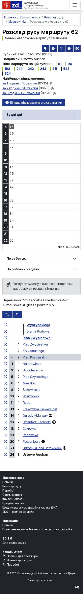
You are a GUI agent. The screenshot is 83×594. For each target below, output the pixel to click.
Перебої (8, 490)
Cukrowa (29, 429)
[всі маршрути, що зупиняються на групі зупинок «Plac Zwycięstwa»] (6, 338)
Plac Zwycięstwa (37, 338)
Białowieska (31, 390)
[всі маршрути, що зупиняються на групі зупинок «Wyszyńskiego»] (6, 325)
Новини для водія (19, 560)
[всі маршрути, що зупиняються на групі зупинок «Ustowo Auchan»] (6, 454)
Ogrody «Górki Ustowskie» (42, 448)
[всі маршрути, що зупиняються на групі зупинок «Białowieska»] (6, 390)
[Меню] (75, 5)
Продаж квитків (13, 503)
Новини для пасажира (22, 556)
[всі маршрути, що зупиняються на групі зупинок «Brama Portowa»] (6, 331)
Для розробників (14, 542)
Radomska (30, 435)
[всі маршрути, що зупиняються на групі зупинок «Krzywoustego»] (6, 351)
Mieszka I (30, 383)
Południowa (31, 441)
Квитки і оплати (13, 499)
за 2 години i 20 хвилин (20, 88)
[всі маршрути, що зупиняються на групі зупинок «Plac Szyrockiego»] (6, 377)
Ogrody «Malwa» (35, 416)
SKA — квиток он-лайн (18, 511)
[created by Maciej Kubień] (77, 587)
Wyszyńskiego (38, 325)
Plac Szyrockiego (36, 377)
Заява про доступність (41, 580)
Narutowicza (32, 364)
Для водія (10, 521)
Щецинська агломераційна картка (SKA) (30, 507)
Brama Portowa (38, 331)
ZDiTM (7, 538)
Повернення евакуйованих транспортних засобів (37, 529)
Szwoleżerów (33, 370)
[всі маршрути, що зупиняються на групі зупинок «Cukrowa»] (6, 429)
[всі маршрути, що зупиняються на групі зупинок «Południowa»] (6, 441)
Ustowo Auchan (35, 454)
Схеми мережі (12, 494)
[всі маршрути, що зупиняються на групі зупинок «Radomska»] (6, 435)
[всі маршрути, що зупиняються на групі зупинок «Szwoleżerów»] (6, 370)
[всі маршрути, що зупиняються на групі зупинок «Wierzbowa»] (6, 396)
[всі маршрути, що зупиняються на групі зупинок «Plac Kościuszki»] (6, 357)
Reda (26, 403)
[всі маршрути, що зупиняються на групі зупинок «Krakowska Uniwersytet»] (6, 409)
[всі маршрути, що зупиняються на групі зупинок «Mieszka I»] (6, 383)
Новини (7, 482)
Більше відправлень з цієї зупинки (35, 102)
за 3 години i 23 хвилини (21, 93)
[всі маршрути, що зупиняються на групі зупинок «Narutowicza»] (6, 364)
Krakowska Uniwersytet (40, 409)
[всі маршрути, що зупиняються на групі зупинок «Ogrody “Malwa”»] (6, 416)
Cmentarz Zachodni (37, 422)
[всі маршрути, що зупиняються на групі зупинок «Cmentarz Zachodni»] (6, 422)
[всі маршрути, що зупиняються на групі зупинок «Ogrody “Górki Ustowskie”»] (6, 448)
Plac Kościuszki (34, 357)
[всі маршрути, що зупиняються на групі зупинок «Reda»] (6, 403)
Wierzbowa (31, 396)
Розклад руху (12, 486)
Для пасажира (13, 477)
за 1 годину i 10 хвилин (19, 83)
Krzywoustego (33, 351)
